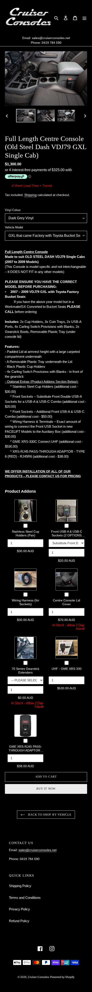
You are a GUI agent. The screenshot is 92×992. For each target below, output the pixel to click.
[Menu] (84, 18)
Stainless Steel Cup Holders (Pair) (25, 533)
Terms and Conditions (25, 897)
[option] (26, 115)
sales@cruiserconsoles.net (51, 38)
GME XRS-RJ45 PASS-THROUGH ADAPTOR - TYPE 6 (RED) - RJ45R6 (25, 750)
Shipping (30, 195)
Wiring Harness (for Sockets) (25, 602)
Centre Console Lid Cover (66, 602)
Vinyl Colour (13, 210)
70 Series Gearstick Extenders (25, 670)
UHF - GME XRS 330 (67, 668)
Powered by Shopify (62, 977)
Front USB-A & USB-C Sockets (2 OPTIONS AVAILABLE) (66, 535)
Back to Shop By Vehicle (49, 814)
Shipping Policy (20, 886)
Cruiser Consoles (38, 977)
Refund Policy (19, 921)
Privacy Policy (19, 909)
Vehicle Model (14, 227)
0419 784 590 (51, 42)
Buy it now (45, 788)
